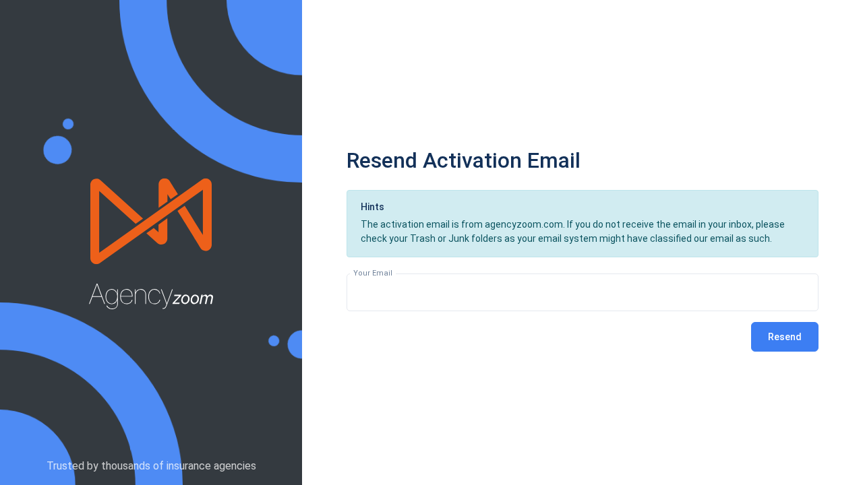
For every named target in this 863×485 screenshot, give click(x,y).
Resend (785, 336)
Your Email (372, 273)
